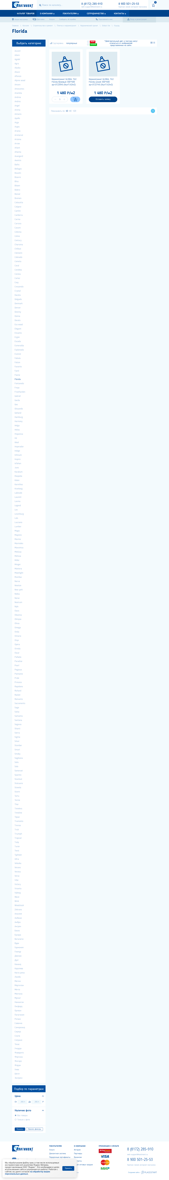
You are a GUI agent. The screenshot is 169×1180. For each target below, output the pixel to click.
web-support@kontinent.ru (91, 7)
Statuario (19, 783)
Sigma (17, 737)
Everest (18, 354)
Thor (17, 804)
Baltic (17, 165)
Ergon (17, 337)
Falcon (17, 362)
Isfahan (18, 463)
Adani (17, 55)
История (77, 1150)
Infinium (18, 455)
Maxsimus (19, 548)
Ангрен (18, 926)
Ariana (17, 131)
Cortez (17, 278)
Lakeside (18, 493)
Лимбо (18, 977)
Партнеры (78, 1154)
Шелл (17, 1074)
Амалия (18, 914)
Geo (16, 404)
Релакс (18, 1019)
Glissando (19, 409)
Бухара (18, 935)
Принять (68, 1168)
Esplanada (19, 350)
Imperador (19, 447)
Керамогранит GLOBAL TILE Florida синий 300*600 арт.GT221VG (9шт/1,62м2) (101, 82)
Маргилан (19, 985)
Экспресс (19, 1078)
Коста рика (20, 973)
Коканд (18, 964)
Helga (17, 425)
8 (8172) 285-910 (91, 3)
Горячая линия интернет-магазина (133, 7)
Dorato (17, 320)
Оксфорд (18, 1006)
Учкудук (18, 1048)
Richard (18, 691)
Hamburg (19, 417)
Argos (17, 127)
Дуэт (17, 960)
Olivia (17, 623)
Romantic (19, 699)
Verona (18, 872)
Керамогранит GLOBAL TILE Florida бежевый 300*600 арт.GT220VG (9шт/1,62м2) (64, 82)
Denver (18, 308)
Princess (18, 682)
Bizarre (18, 177)
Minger (18, 564)
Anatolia (18, 93)
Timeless (18, 809)
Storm (17, 792)
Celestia (18, 232)
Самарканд (20, 1027)
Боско (17, 931)
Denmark (19, 303)
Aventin (18, 160)
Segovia (18, 724)
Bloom (17, 186)
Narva (17, 581)
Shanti (17, 729)
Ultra (17, 859)
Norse (17, 598)
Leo (16, 510)
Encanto (18, 333)
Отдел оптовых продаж (83, 1165)
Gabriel (18, 396)
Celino (17, 236)
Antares (18, 114)
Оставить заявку (103, 99)
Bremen (18, 198)
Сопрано (18, 1040)
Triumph (18, 834)
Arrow (17, 143)
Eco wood (19, 324)
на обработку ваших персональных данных (27, 1173)
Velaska (18, 863)
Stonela (18, 787)
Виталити (19, 939)
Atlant (17, 148)
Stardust (18, 779)
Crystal (18, 291)
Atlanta (18, 152)
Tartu (17, 796)
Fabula (18, 358)
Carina (17, 219)
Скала (17, 1036)
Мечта (17, 989)
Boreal (17, 194)
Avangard (19, 156)
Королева (19, 968)
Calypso (18, 207)
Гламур (18, 952)
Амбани (18, 918)
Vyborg (18, 893)
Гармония (19, 947)
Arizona (18, 139)
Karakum (19, 472)
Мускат (18, 998)
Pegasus (18, 670)
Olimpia (18, 619)
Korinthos (19, 484)
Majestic (18, 535)
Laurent (18, 497)
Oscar (17, 653)
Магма (18, 981)
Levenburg (19, 514)
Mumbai (18, 577)
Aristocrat (19, 135)
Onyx (17, 640)
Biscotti (18, 173)
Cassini (18, 228)
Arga (17, 122)
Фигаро (18, 1061)
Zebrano (18, 910)
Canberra (19, 215)
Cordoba (18, 270)
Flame (17, 375)
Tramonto (19, 821)
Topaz (17, 817)
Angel (17, 106)
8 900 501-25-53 (129, 3)
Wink (17, 901)
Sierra (17, 733)
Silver (17, 741)
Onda (17, 632)
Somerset (19, 771)
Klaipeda (18, 476)
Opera (17, 644)
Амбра (18, 922)
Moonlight (19, 573)
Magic (17, 531)
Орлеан (18, 1011)
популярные (71, 43)
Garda (17, 400)
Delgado (18, 299)
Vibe (16, 880)
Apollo (17, 118)
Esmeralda (19, 346)
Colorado (18, 257)
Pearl (17, 665)
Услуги (51, 1150)
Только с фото (23, 1120)
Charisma (19, 245)
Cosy (16, 282)
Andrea (18, 97)
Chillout (18, 249)
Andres (18, 101)
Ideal (17, 442)
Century (18, 240)
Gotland (18, 413)
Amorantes (19, 89)
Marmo (18, 539)
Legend (18, 505)
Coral (17, 266)
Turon (17, 846)
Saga (17, 707)
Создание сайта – (134, 1172)
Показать (20, 1129)
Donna (17, 316)
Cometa (18, 261)
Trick (17, 830)
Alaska (17, 68)
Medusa (18, 552)
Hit (16, 438)
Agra (17, 64)
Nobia (17, 594)
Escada (18, 341)
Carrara (18, 223)
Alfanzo (18, 76)
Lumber (18, 527)
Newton (18, 585)
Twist (17, 851)
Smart (17, 750)
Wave (17, 897)
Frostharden (20, 392)
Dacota (18, 295)
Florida (18, 379)
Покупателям (70, 14)
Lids (16, 518)
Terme (17, 800)
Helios (17, 430)
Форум (18, 1065)
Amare (17, 85)
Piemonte (19, 674)
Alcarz (17, 72)
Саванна (18, 1023)
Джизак (18, 956)
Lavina (17, 501)
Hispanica (19, 434)
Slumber (18, 745)
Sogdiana (19, 758)
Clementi (18, 253)
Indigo (17, 451)
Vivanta (18, 888)
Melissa (18, 556)
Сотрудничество (95, 14)
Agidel (17, 59)
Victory (18, 884)
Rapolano (19, 686)
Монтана (18, 994)
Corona (18, 274)
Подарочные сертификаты (59, 1157)
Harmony (18, 421)
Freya (17, 388)
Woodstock (19, 905)
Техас (17, 1044)
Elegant (18, 329)
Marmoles (19, 543)
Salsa (17, 712)
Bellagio (18, 169)
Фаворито (19, 1053)
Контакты (119, 14)
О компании (46, 14)
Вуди (17, 943)
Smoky (17, 754)
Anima (17, 110)
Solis (17, 762)
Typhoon (18, 855)
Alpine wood (20, 80)
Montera (18, 569)
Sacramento (20, 703)
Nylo (16, 606)
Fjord (17, 371)
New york (19, 590)
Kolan (17, 480)
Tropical (18, 838)
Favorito (18, 367)
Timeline (18, 813)
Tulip (17, 842)
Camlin (18, 211)
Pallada (18, 657)
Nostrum (18, 602)
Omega (18, 628)
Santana (18, 720)
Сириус (18, 1032)
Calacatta (19, 202)
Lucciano (18, 522)
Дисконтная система (57, 1154)
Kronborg (19, 489)
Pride (17, 678)
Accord (17, 51)
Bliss (17, 181)
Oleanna (18, 615)
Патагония (19, 1015)
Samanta (19, 716)
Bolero (17, 190)
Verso (17, 876)
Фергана (19, 1057)
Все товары (22, 1115)
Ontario (18, 636)
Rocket (17, 695)
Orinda (17, 649)
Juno (17, 468)
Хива (17, 1069)
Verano (18, 867)
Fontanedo (19, 383)
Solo (16, 766)
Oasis (17, 611)
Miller (17, 560)
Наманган (19, 1002)
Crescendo (19, 287)
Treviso (18, 825)
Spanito (18, 775)
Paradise (18, 661)
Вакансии (78, 1157)
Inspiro (17, 459)
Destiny (18, 312)
